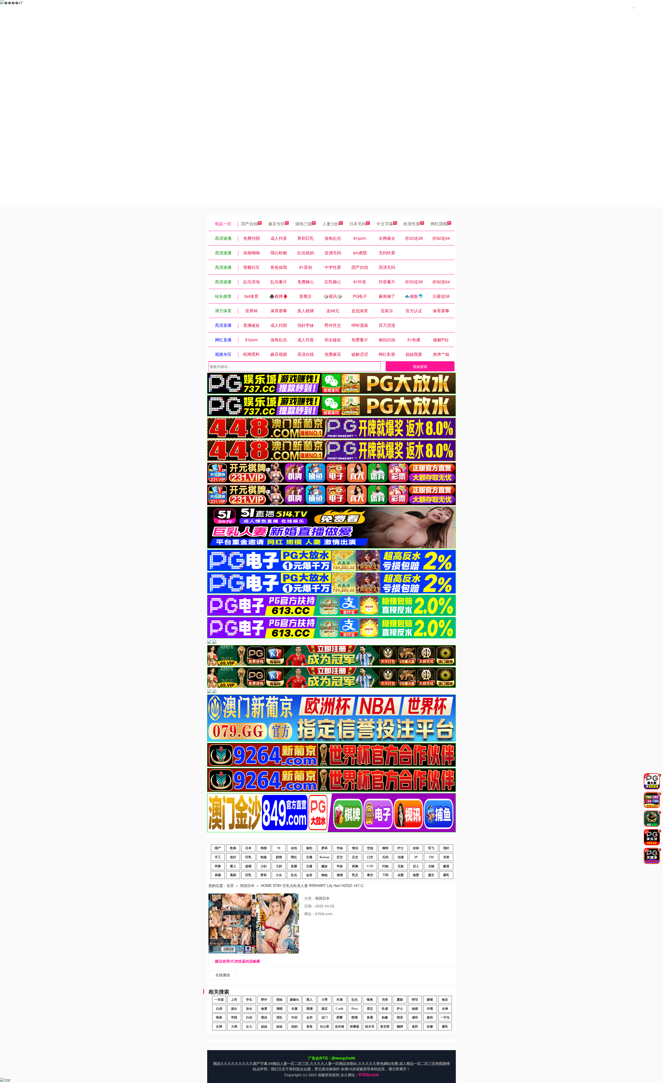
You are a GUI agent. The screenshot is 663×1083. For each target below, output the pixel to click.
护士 (401, 848)
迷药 (415, 1026)
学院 (234, 1017)
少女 (279, 875)
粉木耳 (369, 1026)
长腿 (294, 1008)
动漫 (401, 857)
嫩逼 (446, 866)
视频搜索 (420, 366)
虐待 (415, 1017)
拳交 (370, 875)
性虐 (385, 1008)
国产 (218, 848)
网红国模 (439, 224)
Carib (339, 1008)
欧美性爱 (411, 224)
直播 (294, 866)
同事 (218, 866)
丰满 (339, 999)
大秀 (324, 999)
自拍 (294, 848)
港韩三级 (303, 224)
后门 (324, 1017)
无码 (385, 857)
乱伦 (294, 875)
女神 (445, 1008)
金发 (309, 875)
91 (278, 848)
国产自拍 (249, 224)
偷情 (340, 875)
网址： (309, 913)
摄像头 (294, 999)
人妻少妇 (330, 224)
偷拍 (309, 848)
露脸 (400, 999)
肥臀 (339, 1017)
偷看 (264, 1008)
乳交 (355, 875)
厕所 (430, 1017)
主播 (309, 857)
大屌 (234, 1026)
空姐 (370, 848)
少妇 (264, 866)
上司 (234, 999)
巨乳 (248, 857)
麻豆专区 (276, 224)
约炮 (385, 866)
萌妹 (279, 999)
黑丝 (264, 1017)
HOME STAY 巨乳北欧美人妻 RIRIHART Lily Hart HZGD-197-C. (312, 885)
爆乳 (446, 875)
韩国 (264, 848)
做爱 (416, 875)
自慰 (401, 875)
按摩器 (354, 1026)
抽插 (415, 1008)
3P (415, 857)
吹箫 (430, 1026)
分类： (309, 898)
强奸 (446, 848)
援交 (431, 875)
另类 (446, 857)
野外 (264, 999)
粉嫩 (385, 1017)
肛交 (340, 857)
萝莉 (324, 848)
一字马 (445, 1017)
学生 (249, 999)
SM (431, 857)
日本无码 (357, 224)
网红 (294, 857)
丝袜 (416, 848)
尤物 (431, 866)
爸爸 (309, 1026)
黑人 (309, 999)
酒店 (324, 1008)
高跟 (233, 875)
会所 (309, 1017)
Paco (354, 1008)
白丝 (249, 1017)
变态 (370, 1008)
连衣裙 (339, 1026)
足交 (355, 857)
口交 (370, 857)
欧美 (233, 848)
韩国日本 (247, 885)
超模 (248, 866)
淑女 (234, 1008)
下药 (385, 875)
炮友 (445, 999)
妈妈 (294, 1026)
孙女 (249, 1008)
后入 (416, 866)
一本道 (219, 999)
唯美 (370, 999)
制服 (264, 857)
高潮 (309, 1008)
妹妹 (279, 1026)
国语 (400, 1017)
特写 (415, 999)
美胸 (355, 866)
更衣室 (385, 1026)
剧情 (279, 857)
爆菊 (430, 999)
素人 (233, 866)
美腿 (218, 875)
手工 (218, 857)
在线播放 (222, 974)
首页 (230, 885)
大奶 (279, 866)
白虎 (219, 1008)
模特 (385, 848)
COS (370, 866)
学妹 (340, 848)
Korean (324, 857)
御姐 (324, 875)
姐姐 (264, 1026)
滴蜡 (279, 1008)
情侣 (355, 848)
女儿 (249, 1026)
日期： (309, 905)
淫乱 (279, 1017)
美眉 (370, 1017)
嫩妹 (324, 866)
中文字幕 (385, 224)
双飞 (431, 848)
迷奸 (233, 857)
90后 (294, 1017)
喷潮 (354, 1017)
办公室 (324, 1026)
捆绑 (400, 1026)
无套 (401, 866)
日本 (248, 848)
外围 (430, 1008)
